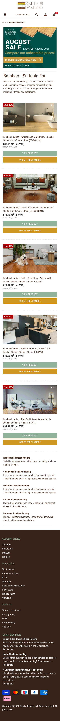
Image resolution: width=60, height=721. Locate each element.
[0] (54, 14)
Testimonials (8, 569)
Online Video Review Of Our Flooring (20, 639)
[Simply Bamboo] (30, 5)
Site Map (6, 626)
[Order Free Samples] (30, 47)
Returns (6, 556)
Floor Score (7, 589)
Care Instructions (10, 573)
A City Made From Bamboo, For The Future (23, 669)
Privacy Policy (8, 614)
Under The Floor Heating (14, 654)
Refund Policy (8, 593)
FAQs (4, 577)
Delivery (6, 552)
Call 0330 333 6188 (22, 15)
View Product (30, 153)
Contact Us (7, 548)
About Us (6, 544)
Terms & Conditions (11, 610)
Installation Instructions (13, 585)
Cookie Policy (8, 622)
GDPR (5, 618)
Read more (8, 649)
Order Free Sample (30, 160)
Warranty (6, 581)
